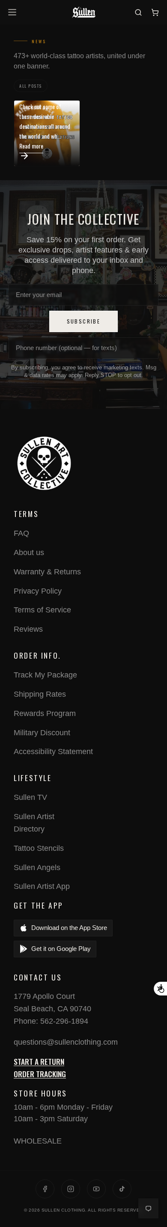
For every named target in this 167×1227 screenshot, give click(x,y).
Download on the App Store (69, 927)
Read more (31, 145)
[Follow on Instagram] (70, 1188)
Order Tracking (40, 1073)
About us (29, 552)
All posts (30, 86)
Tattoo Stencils (39, 848)
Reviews (28, 629)
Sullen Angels (37, 867)
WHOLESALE (38, 1141)
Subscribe (84, 321)
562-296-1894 (64, 1021)
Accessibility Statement (53, 751)
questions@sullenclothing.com (66, 1042)
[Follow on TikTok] (122, 1188)
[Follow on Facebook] (45, 1188)
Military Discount (42, 732)
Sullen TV (30, 797)
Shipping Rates (40, 694)
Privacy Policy (38, 591)
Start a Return (39, 1061)
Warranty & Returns (47, 571)
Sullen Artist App (42, 886)
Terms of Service (42, 610)
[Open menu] (13, 12)
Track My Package (45, 675)
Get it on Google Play (61, 948)
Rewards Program (45, 713)
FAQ (21, 533)
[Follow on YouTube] (96, 1188)
